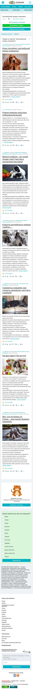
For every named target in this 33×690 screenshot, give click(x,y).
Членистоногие (5, 624)
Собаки (20, 6)
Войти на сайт (4, 9)
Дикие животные (6, 626)
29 (5, 18)
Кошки (14, 6)
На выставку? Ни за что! (14, 355)
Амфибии (4, 622)
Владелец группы (7, 34)
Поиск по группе (19, 18)
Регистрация (16, 9)
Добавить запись (17, 25)
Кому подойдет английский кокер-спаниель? (16, 49)
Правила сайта (15, 680)
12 (18, 471)
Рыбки (3, 614)
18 (18, 213)
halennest (6, 152)
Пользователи (6, 645)
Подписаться (16, 560)
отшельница (7, 109)
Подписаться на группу (16, 29)
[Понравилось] (8, 102)
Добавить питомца (16, 505)
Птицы (3, 608)
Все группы (28, 6)
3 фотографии (9, 273)
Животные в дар (6, 636)
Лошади (4, 616)
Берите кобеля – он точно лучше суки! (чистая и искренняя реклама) (15, 159)
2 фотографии (9, 210)
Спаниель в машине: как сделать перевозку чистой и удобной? (16, 290)
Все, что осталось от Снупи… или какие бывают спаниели (15, 419)
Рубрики (16, 34)
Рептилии (4, 620)
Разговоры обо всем (7, 628)
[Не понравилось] (3, 102)
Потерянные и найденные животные (11, 642)
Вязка (3, 640)
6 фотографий (9, 402)
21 (18, 102)
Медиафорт (25, 684)
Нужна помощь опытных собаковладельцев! (14, 113)
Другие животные (6, 618)
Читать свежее (5, 6)
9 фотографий (9, 468)
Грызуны (4, 612)
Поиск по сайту (28, 9)
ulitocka (6, 44)
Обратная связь (6, 680)
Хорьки (4, 630)
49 (18, 145)
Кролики (4, 610)
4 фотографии (9, 99)
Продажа (4, 638)
